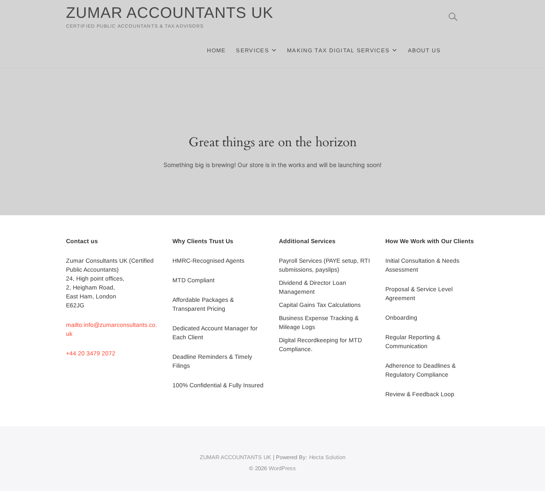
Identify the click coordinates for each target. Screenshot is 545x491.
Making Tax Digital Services (338, 50)
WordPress (282, 468)
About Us (424, 50)
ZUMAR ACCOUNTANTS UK (169, 12)
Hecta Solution (327, 457)
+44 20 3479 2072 (90, 353)
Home (216, 50)
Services (252, 50)
